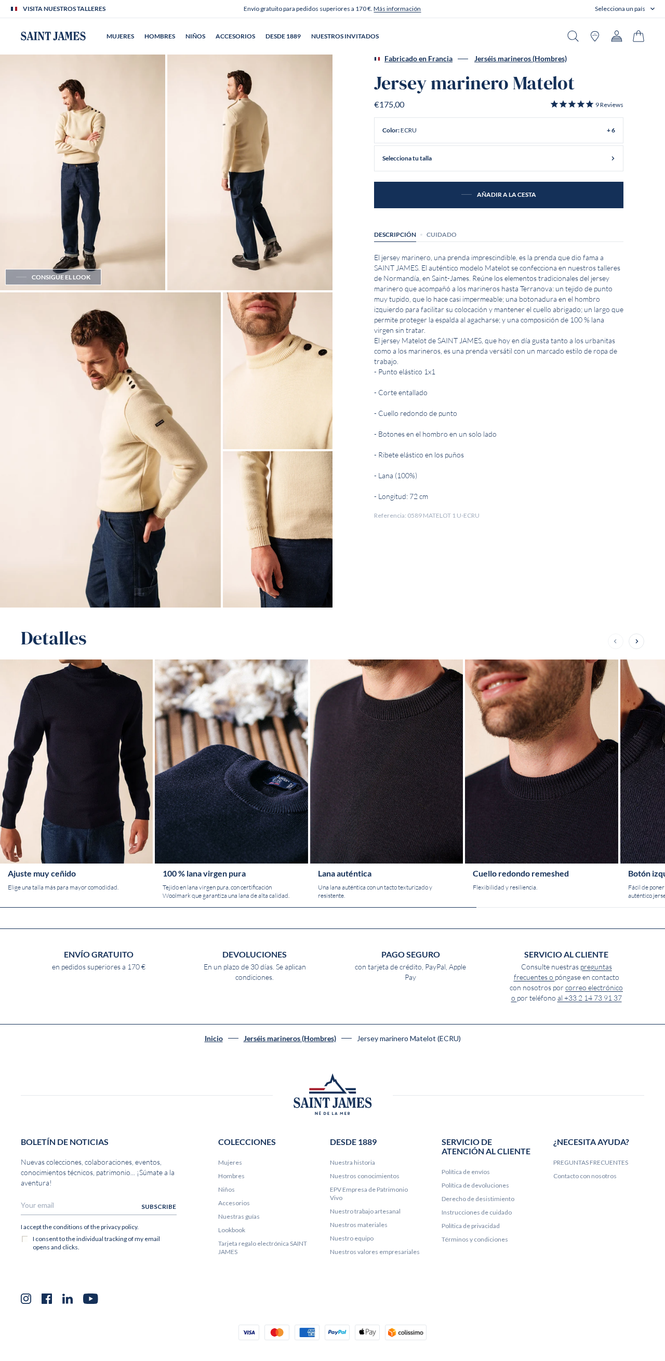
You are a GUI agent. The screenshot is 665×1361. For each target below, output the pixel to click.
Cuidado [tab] (442, 234)
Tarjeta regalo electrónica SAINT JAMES (262, 1247)
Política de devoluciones (475, 1185)
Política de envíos (466, 1172)
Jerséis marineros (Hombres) (520, 59)
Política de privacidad (471, 1226)
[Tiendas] (595, 36)
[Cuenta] (616, 36)
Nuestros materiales (359, 1225)
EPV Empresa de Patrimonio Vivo (369, 1193)
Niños (226, 1189)
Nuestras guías (239, 1216)
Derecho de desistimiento (478, 1199)
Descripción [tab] (395, 234)
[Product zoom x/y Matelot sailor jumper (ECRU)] (82, 172)
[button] (625, 8)
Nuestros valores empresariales (375, 1252)
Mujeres (230, 1162)
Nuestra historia (352, 1162)
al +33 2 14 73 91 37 (589, 998)
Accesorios (234, 1203)
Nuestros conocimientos (365, 1176)
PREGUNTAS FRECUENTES (590, 1162)
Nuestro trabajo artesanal (365, 1211)
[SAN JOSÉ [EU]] (53, 36)
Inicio (214, 1038)
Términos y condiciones (475, 1239)
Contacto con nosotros (585, 1176)
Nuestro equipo (352, 1238)
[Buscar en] (573, 36)
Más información (397, 8)
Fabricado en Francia (418, 59)
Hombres (231, 1176)
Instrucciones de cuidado (477, 1212)
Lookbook (231, 1230)
